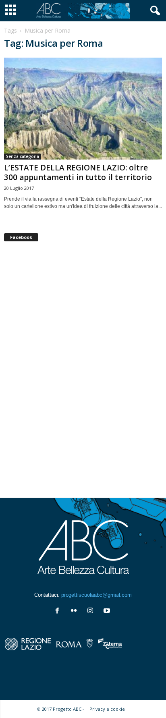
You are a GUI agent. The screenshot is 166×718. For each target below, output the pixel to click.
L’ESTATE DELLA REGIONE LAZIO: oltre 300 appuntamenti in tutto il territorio (78, 172)
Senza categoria (22, 156)
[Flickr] (75, 611)
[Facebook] (59, 611)
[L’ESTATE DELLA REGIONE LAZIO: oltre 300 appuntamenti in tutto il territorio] (83, 109)
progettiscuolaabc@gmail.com (96, 595)
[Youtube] (107, 611)
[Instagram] (92, 611)
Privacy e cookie (107, 709)
